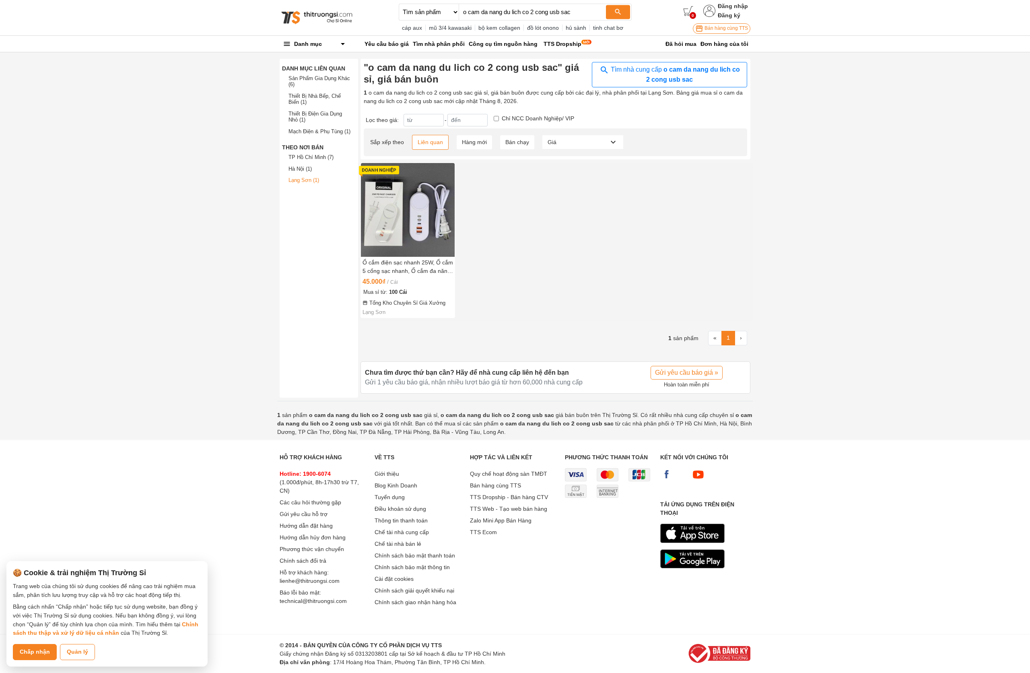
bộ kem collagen (499, 28)
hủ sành (576, 28)
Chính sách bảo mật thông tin (412, 567)
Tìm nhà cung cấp (674, 74)
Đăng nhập (733, 6)
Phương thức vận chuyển (312, 549)
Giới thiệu (387, 474)
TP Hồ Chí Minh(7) (311, 157)
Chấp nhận (35, 651)
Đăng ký (729, 15)
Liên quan (430, 142)
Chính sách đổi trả (303, 560)
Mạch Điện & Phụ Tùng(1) (319, 131)
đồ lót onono (543, 28)
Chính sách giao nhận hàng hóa (415, 602)
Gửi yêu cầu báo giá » (686, 372)
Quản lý (77, 651)
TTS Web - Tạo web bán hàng (508, 509)
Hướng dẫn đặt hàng (306, 525)
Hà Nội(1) (300, 169)
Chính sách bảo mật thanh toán (415, 555)
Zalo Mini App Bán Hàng (500, 520)
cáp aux (412, 28)
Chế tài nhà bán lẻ (398, 544)
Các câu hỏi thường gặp (310, 502)
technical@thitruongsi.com (313, 601)
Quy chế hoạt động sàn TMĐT (508, 474)
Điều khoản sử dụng (400, 509)
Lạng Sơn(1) (303, 180)
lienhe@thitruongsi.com (310, 581)
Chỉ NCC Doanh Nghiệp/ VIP (538, 118)
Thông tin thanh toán (401, 520)
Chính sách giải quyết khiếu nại (414, 590)
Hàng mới (474, 142)
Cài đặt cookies (394, 579)
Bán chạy (517, 142)
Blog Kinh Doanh (396, 485)
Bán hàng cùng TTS (725, 28)
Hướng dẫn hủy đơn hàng (313, 537)
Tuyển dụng (390, 497)
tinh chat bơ (608, 28)
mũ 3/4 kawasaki (450, 28)
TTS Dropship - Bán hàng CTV (509, 497)
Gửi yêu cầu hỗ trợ (304, 514)
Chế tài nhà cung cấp (402, 532)
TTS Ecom (483, 532)
